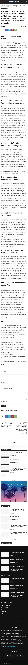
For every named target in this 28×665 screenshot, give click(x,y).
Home (2, 5)
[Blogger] (7, 655)
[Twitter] (9, 30)
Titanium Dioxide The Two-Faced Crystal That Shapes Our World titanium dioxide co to (18, 454)
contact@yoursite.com (11, 646)
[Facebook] (6, 30)
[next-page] (4, 475)
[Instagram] (17, 655)
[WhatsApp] (15, 30)
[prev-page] (2, 475)
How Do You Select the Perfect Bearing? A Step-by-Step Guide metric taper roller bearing (18, 461)
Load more (14, 539)
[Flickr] (14, 655)
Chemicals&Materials (8, 5)
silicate (15, 410)
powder (11, 410)
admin (3, 26)
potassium (7, 410)
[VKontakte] (20, 655)
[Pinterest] (12, 30)
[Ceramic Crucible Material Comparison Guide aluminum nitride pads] (5, 534)
